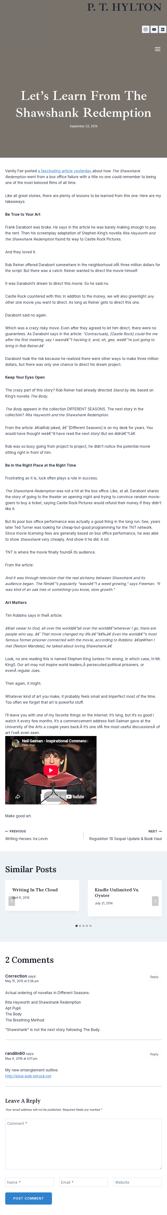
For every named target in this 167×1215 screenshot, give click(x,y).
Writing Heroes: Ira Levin (26, 835)
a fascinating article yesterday (65, 171)
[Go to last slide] (11, 901)
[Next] (155, 901)
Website (122, 1182)
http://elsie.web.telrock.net (28, 1076)
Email (67, 1182)
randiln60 (15, 1053)
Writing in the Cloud (35, 889)
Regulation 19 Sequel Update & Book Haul (125, 835)
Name (14, 1182)
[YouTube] (154, 29)
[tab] (76, 926)
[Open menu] (160, 49)
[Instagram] (145, 29)
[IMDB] (162, 29)
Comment (17, 1123)
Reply (154, 977)
